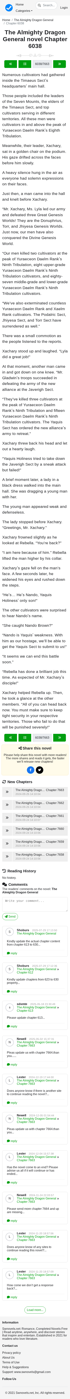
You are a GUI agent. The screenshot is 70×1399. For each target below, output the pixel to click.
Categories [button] (23, 10)
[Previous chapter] (10, 64)
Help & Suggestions (15, 1367)
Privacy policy (11, 1352)
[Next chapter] (59, 64)
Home (20, 4)
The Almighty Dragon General (33, 20)
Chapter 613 (25, 1010)
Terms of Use (11, 1362)
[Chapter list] (24, 64)
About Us (8, 1357)
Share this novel (37, 748)
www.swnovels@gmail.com (32, 1372)
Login (64, 7)
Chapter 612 (25, 972)
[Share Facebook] (30, 770)
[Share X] (39, 770)
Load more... (35, 1309)
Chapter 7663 (26, 1045)
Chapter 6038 (15, 23)
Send (11, 916)
